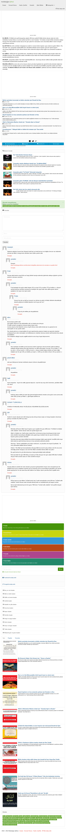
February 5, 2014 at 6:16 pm (16, 344)
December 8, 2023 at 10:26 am (17, 261)
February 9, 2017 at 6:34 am (16, 285)
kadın (20, 819)
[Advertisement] (33, 22)
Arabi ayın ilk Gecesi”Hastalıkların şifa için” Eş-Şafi (33, 793)
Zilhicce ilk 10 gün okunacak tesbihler (47, 819)
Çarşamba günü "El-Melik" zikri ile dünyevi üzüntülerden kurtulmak (33, 180)
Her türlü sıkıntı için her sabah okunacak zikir (26, 189)
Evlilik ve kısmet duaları (10, 597)
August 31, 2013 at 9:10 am (13, 359)
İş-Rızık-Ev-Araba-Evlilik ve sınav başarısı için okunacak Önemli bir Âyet (39, 725)
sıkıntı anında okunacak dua (54, 816)
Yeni (4, 638)
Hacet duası (9, 816)
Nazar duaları (8, 611)
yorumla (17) (41, 143)
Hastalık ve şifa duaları (10, 604)
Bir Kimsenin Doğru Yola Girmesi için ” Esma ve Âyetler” (34, 658)
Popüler (10, 638)
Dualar (4, 5)
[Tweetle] (33, 141)
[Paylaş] (30, 141)
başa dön (25, 143)
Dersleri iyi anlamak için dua (42, 821)
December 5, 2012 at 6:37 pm (17, 478)
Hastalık (32, 5)
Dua (4, 816)
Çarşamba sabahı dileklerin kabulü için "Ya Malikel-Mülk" (30, 163)
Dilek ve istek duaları (9, 593)
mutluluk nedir (34, 816)
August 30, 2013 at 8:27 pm (13, 380)
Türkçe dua (25, 819)
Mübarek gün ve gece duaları (12, 632)
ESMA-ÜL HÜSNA (7, 817)
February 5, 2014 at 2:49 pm (13, 319)
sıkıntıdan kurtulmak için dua (9, 821)
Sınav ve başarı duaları (10, 625)
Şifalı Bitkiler (40, 5)
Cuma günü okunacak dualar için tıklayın (12, 571)
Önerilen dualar (8, 615)
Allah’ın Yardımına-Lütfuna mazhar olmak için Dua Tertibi (34, 742)
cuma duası (39, 817)
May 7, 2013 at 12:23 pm (12, 404)
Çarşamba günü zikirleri (53, 206)
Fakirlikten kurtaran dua (17, 817)
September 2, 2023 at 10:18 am (20, 297)
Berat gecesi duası (30, 821)
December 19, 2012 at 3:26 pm (13, 414)
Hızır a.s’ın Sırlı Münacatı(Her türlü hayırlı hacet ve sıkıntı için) (21, 107)
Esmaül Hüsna (13, 5)
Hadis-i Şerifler (23, 5)
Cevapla (9, 255)
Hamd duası (53, 817)
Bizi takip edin (47, 831)
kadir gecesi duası (34, 819)
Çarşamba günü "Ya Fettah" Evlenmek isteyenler (27, 172)
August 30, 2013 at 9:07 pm (16, 392)
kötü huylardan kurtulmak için (10, 823)
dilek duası (15, 816)
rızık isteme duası (28, 823)
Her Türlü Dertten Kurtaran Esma (22, 155)
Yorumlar (17, 638)
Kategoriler (50, 5)
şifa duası (59, 817)
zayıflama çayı (26, 816)
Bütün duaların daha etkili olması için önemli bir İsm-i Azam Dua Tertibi (38, 759)
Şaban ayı (33, 817)
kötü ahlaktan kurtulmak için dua (10, 819)
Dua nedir (20, 823)
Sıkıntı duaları (8, 622)
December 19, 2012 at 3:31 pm (17, 426)
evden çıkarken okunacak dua (9, 824)
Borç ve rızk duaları (9, 590)
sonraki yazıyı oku (10, 143)
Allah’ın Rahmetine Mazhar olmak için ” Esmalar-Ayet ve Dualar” (21, 122)
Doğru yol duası (21, 821)
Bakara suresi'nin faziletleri (10, 204)
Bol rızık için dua (43, 816)
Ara (61, 569)
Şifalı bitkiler (7, 546)
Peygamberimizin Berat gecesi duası (41, 823)
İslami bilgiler (7, 560)
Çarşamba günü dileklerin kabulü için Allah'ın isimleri (15, 206)
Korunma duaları (8, 608)
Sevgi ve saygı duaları (10, 618)
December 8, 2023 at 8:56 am (13, 249)
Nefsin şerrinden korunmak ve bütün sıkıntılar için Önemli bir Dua (22, 100)
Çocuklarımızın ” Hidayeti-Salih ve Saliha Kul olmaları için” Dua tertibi (23, 129)
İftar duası (27, 817)
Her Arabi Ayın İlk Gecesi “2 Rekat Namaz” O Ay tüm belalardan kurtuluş (39, 776)
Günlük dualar (8, 601)
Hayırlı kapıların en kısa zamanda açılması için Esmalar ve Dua (21, 114)
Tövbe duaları (8, 629)
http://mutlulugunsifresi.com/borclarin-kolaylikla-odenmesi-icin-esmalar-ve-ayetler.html (34, 265)
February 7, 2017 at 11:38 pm (13, 273)
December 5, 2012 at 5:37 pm (13, 464)
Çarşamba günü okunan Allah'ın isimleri (38, 206)
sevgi (20, 816)
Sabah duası (46, 817)
